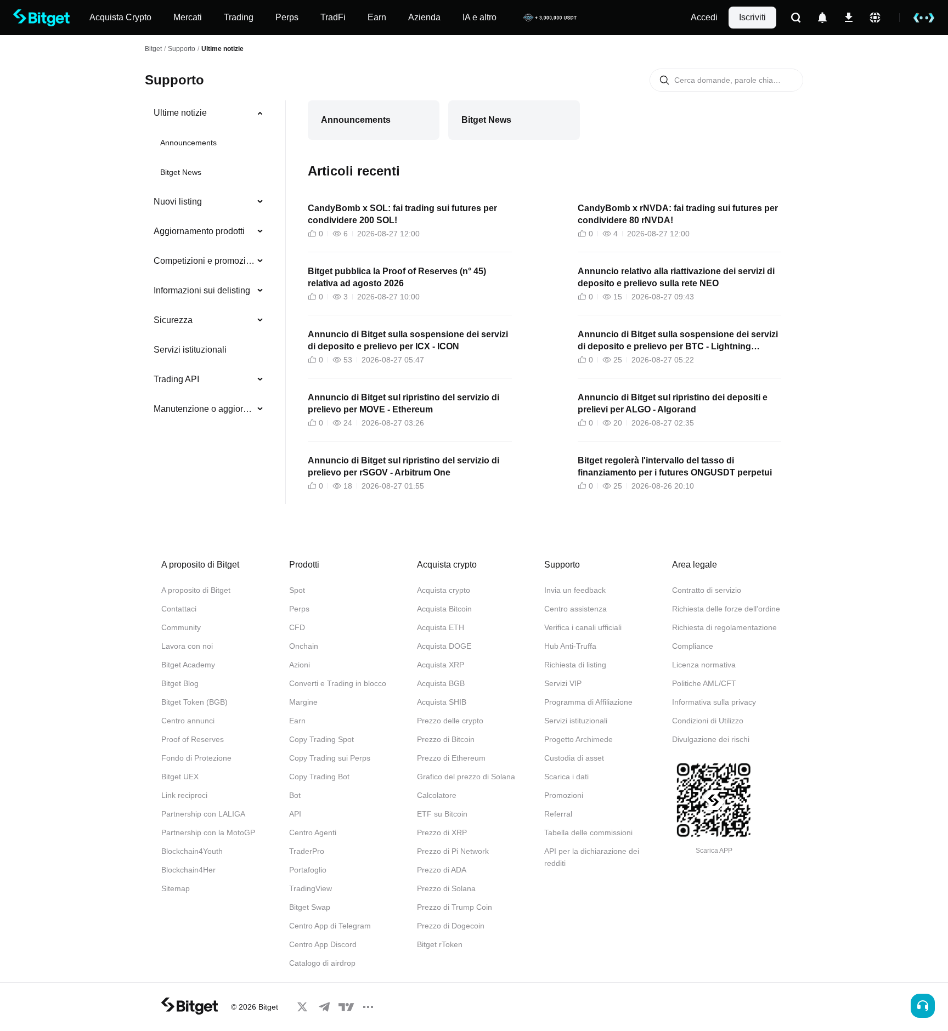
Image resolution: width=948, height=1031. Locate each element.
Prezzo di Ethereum (451, 758)
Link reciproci (184, 795)
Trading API (176, 379)
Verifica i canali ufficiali (583, 627)
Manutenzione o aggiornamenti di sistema (204, 408)
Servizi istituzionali (190, 349)
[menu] (208, 263)
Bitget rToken (439, 944)
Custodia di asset (574, 758)
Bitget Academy (188, 664)
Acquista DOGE (444, 646)
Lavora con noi (187, 646)
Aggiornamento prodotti (199, 231)
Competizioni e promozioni (204, 260)
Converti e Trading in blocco (337, 683)
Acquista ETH (440, 627)
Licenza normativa (704, 664)
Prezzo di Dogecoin (450, 925)
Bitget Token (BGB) (194, 702)
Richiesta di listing (575, 664)
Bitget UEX (180, 776)
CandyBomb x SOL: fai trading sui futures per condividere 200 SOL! (402, 214)
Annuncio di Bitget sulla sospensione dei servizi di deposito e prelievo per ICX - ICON (408, 340)
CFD (297, 627)
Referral (558, 813)
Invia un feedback (575, 590)
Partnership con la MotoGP (208, 832)
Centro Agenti (312, 832)
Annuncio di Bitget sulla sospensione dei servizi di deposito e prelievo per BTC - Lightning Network (678, 341)
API (295, 813)
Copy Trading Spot (321, 739)
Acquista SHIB (441, 702)
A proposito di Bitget (195, 590)
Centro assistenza (575, 608)
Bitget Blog (180, 683)
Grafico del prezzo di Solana (466, 776)
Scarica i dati (566, 776)
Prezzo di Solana (446, 888)
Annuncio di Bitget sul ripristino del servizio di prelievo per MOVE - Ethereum (403, 403)
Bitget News (180, 172)
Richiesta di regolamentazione (724, 627)
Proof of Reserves (192, 739)
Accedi (704, 17)
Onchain (303, 646)
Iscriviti (752, 17)
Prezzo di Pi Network (453, 851)
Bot (295, 795)
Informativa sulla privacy (714, 702)
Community (181, 627)
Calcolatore (436, 795)
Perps (299, 608)
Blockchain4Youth (192, 851)
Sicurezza (173, 320)
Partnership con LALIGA (203, 813)
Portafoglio (307, 869)
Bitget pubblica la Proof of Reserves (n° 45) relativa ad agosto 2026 (397, 277)
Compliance (692, 646)
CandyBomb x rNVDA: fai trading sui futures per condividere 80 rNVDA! (678, 214)
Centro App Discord (323, 944)
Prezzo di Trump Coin (454, 907)
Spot (297, 590)
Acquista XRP (440, 664)
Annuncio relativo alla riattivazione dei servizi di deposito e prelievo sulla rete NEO (676, 277)
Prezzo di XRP (442, 832)
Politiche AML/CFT (704, 683)
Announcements (188, 142)
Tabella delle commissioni (588, 832)
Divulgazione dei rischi (710, 739)
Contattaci (178, 608)
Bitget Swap (309, 907)
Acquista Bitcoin (444, 608)
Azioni (299, 664)
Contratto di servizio (706, 590)
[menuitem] (209, 113)
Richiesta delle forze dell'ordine (726, 608)
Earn (297, 720)
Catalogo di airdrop (322, 963)
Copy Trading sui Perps (329, 758)
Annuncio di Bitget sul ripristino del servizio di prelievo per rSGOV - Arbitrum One (403, 466)
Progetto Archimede (578, 739)
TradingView (310, 888)
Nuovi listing (178, 201)
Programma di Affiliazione (588, 702)
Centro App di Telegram (330, 925)
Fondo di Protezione (196, 758)
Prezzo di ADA (441, 869)
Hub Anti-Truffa (570, 646)
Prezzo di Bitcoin (446, 739)
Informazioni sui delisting (202, 290)
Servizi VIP (563, 683)
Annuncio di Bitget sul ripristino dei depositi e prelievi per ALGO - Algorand (673, 403)
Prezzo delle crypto (450, 720)
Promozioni (563, 795)
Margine (303, 702)
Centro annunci (188, 720)
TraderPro (306, 851)
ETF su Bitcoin (442, 813)
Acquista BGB (441, 683)
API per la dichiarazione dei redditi (591, 857)
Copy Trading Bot (319, 776)
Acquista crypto (443, 590)
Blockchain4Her (188, 869)
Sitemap (175, 888)
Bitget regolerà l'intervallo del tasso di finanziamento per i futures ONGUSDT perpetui (675, 466)
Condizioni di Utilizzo (707, 720)
